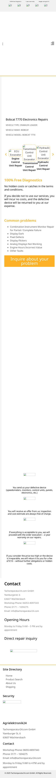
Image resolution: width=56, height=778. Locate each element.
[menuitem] (10, 5)
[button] (52, 44)
